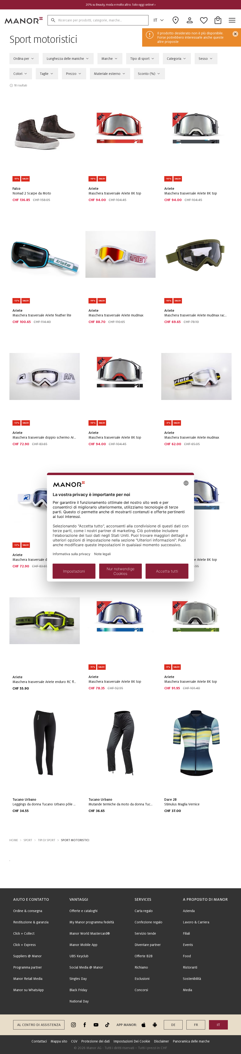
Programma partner (27, 967)
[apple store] (143, 1025)
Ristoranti (190, 967)
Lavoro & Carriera (196, 922)
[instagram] (73, 1025)
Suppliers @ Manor (27, 956)
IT (155, 20)
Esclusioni (142, 979)
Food (187, 956)
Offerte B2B (144, 956)
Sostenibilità (192, 979)
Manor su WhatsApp (28, 990)
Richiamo (141, 967)
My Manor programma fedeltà (91, 922)
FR (196, 1025)
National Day (78, 1001)
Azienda (189, 911)
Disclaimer (161, 1041)
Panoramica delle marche (191, 1041)
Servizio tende (145, 933)
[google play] (155, 1025)
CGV (74, 1041)
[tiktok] (107, 1025)
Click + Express (24, 945)
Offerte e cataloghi (83, 911)
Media (187, 990)
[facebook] (84, 1025)
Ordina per (21, 59)
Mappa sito (59, 1041)
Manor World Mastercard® (89, 933)
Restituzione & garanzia (30, 922)
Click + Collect (23, 933)
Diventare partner (148, 945)
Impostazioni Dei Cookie (131, 1041)
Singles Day (78, 979)
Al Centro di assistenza (38, 1025)
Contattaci (39, 1041)
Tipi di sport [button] (46, 840)
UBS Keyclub (78, 956)
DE (173, 1025)
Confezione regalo (148, 922)
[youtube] (96, 1025)
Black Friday (78, 990)
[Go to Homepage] (24, 20)
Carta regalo (144, 911)
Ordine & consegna (27, 911)
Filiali (186, 933)
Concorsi (141, 990)
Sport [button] (28, 840)
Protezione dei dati (95, 1041)
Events (188, 945)
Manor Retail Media (27, 979)
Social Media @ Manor (86, 967)
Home (13, 840)
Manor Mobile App (83, 945)
